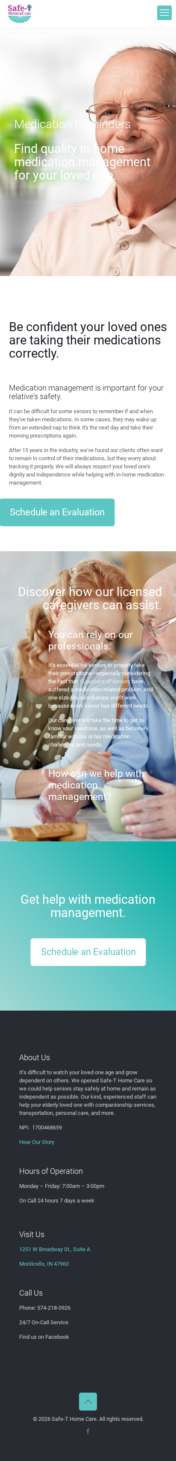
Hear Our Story (36, 1142)
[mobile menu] (164, 13)
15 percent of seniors (104, 681)
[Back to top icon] (88, 1402)
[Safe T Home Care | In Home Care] (19, 13)
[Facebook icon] (88, 1431)
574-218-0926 (53, 1308)
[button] (88, 688)
